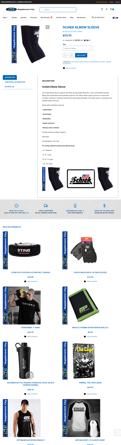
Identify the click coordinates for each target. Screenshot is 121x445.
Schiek (102, 62)
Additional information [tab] (15, 82)
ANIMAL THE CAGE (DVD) (90, 383)
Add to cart (81, 55)
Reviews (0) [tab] (9, 87)
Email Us (25, 213)
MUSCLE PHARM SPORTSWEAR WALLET (90, 327)
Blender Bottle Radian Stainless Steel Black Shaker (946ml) (30, 384)
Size (64, 44)
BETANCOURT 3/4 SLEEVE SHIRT (90, 440)
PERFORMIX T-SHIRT (30, 327)
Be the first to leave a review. (73, 31)
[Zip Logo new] (115, 17)
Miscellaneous (95, 62)
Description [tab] (10, 77)
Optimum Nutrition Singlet (31, 440)
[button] (47, 27)
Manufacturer (84, 62)
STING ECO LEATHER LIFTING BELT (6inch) (30, 272)
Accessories (75, 62)
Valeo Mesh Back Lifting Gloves (90, 272)
